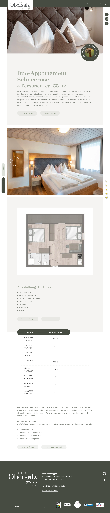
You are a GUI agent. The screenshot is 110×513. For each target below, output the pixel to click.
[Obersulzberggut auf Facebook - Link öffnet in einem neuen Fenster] (104, 480)
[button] (27, 113)
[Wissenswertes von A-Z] (107, 24)
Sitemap (42, 507)
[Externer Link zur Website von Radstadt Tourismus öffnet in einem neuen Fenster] (100, 505)
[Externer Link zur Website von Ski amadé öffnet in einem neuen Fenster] (88, 505)
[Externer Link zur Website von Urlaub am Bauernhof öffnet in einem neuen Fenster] (58, 505)
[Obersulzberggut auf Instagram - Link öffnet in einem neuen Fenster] (104, 474)
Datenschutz (35, 507)
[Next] (95, 161)
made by (12, 507)
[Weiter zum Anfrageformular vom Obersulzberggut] (90, 52)
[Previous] (14, 161)
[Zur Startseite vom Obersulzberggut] (20, 8)
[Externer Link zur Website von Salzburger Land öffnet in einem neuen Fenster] (67, 504)
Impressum (26, 507)
